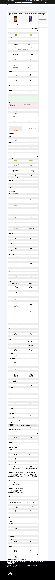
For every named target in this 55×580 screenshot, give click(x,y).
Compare (12, 561)
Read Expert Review (15, 93)
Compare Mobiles (12, 559)
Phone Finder (15, 561)
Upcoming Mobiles (24, 4)
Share (44, 11)
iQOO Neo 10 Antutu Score (36, 565)
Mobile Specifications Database (18, 562)
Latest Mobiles (27, 0)
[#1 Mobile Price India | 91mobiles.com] (9, 2)
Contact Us (9, 561)
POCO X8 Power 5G (9, 574)
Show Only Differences (35, 28)
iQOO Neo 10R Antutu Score (30, 565)
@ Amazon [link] (15, 121)
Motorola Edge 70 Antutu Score (32, 564)
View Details (15, 165)
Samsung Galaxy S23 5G (15, 24)
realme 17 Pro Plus (9, 575)
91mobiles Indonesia (22, 561)
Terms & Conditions (10, 562)
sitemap (30, 561)
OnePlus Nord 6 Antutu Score (25, 564)
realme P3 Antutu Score (43, 564)
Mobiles (9, 559)
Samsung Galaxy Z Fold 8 (32, 0)
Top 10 (18, 561)
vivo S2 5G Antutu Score (24, 565)
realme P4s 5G (42, 0)
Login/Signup (45, 2)
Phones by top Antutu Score (10, 564)
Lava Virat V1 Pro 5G (9, 573)
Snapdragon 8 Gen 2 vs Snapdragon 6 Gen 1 (23, 49)
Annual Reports (37, 561)
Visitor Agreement (42, 561)
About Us (33, 561)
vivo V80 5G (46, 0)
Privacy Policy (27, 561)
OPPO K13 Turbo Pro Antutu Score (11, 565)
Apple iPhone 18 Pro (38, 0)
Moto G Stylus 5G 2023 (31, 24)
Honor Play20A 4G (9, 572)
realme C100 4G (9, 571)
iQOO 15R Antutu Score (38, 564)
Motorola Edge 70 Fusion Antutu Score (17, 564)
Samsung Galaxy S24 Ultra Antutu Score (11, 566)
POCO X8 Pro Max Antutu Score (18, 565)
